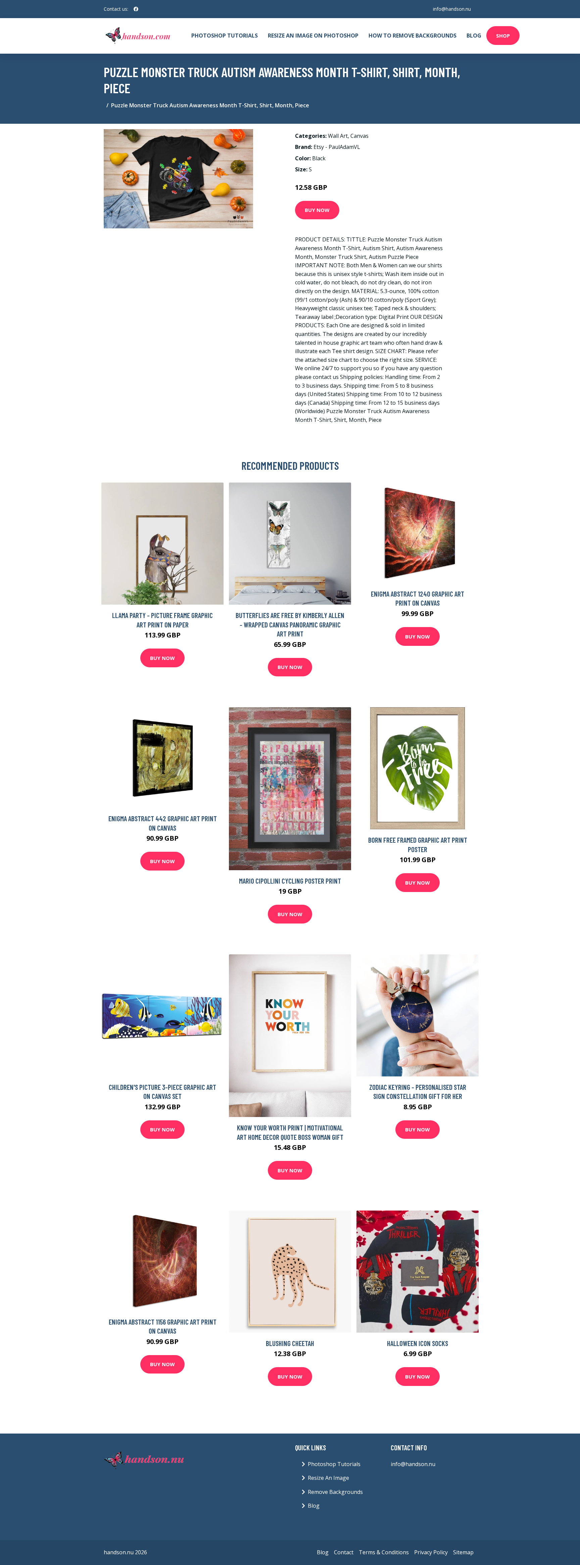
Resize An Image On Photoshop (313, 35)
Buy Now (317, 210)
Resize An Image (328, 1478)
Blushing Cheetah (290, 1343)
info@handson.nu (452, 9)
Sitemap (463, 1552)
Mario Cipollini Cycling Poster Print (290, 881)
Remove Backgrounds (335, 1492)
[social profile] (136, 9)
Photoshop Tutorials (224, 35)
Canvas (359, 135)
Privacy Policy (431, 1552)
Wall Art (338, 135)
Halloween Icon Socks (417, 1343)
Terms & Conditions (384, 1552)
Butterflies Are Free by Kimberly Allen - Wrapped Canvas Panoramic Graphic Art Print (290, 624)
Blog (474, 35)
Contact (343, 1552)
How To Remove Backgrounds (412, 35)
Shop (503, 35)
